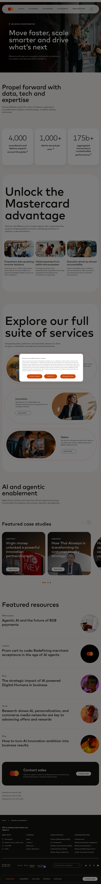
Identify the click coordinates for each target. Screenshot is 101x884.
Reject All (50, 376)
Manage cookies (68, 376)
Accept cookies (34, 376)
